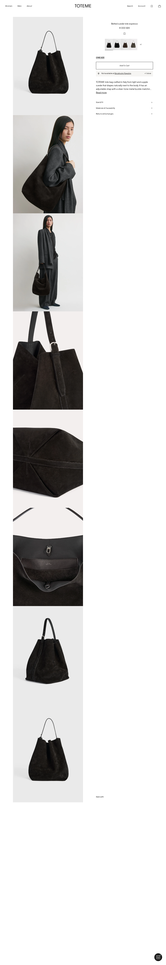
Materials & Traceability (105, 108)
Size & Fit (99, 102)
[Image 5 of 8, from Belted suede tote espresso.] (48, 459)
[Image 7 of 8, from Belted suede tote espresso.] (48, 655)
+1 (141, 44)
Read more (101, 92)
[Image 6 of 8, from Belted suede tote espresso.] (48, 557)
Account (141, 6)
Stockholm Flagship (123, 73)
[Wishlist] (149, 6)
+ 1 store (148, 73)
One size (100, 57)
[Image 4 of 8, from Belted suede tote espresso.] (48, 360)
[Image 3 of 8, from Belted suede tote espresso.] (48, 262)
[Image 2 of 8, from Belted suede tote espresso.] (48, 164)
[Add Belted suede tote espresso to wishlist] (124, 33)
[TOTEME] (83, 6)
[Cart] (157, 6)
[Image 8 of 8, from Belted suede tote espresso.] (48, 753)
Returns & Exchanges (104, 114)
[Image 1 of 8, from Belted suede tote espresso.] (48, 66)
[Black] (109, 44)
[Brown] (125, 44)
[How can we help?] (158, 957)
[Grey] (133, 44)
